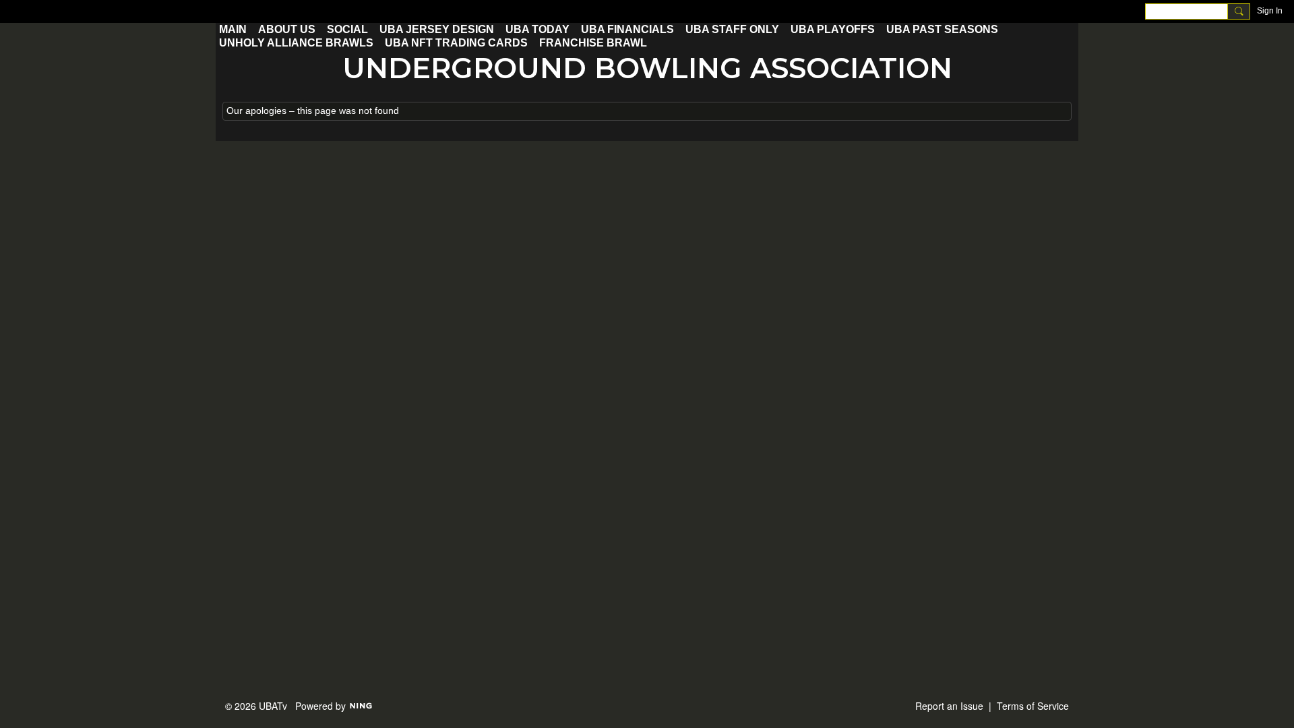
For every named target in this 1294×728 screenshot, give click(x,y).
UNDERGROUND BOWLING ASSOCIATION (647, 68)
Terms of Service (1033, 705)
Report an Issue (949, 705)
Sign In (1270, 11)
